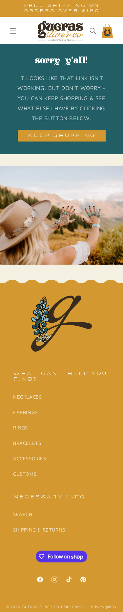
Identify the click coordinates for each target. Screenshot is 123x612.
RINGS (20, 427)
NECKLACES (27, 397)
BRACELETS (27, 443)
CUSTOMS (24, 474)
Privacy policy (104, 606)
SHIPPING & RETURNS (39, 530)
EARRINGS (25, 412)
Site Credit (73, 606)
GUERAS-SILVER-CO (40, 606)
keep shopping (62, 136)
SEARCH (22, 514)
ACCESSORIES (29, 458)
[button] (13, 31)
